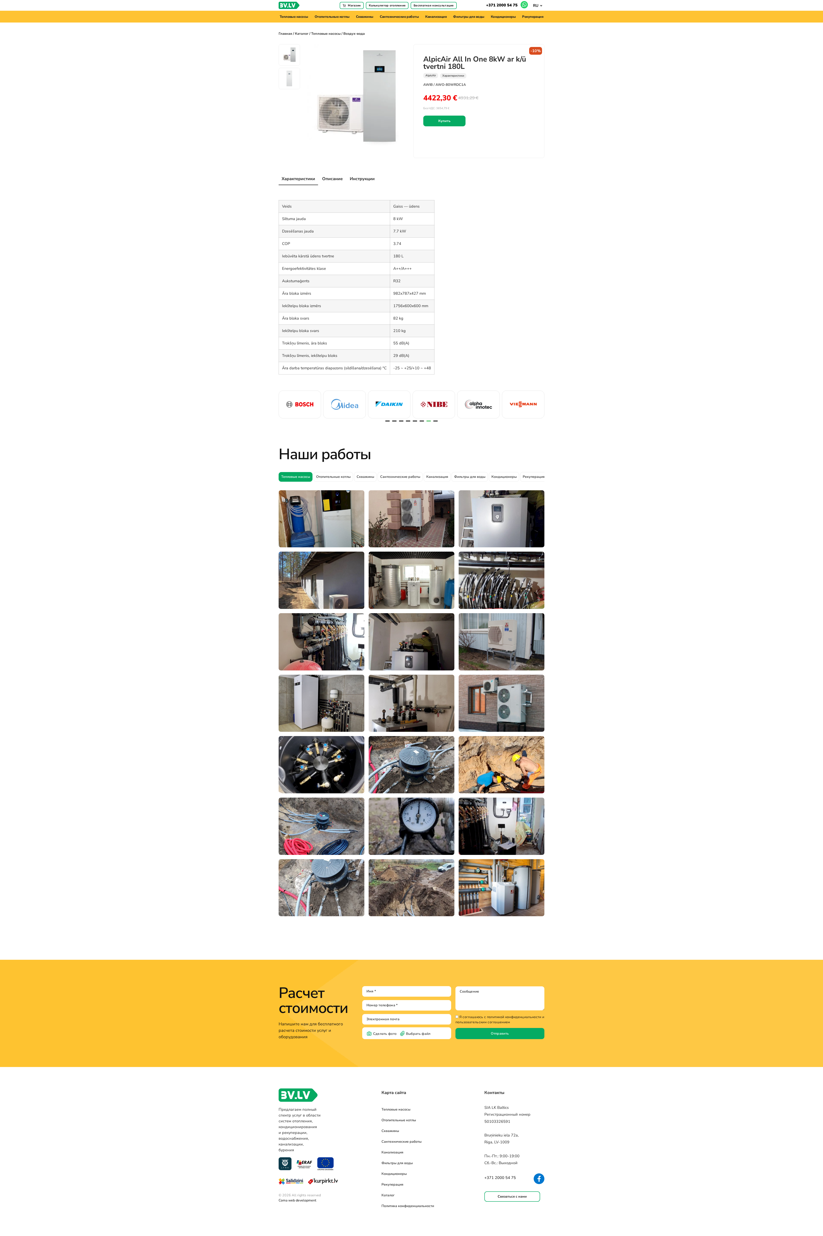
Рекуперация (532, 16)
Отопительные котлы (332, 16)
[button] (537, 5)
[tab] (298, 179)
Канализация (436, 16)
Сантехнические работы (399, 16)
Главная (285, 33)
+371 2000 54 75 (502, 5)
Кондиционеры (503, 16)
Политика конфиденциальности (407, 1206)
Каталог (301, 33)
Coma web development (297, 1200)
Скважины (364, 16)
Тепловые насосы (294, 16)
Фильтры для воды (468, 16)
